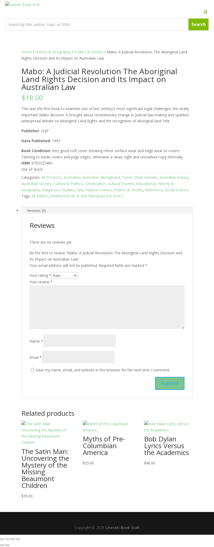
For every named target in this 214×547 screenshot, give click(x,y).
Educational (146, 183)
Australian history (174, 177)
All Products (51, 177)
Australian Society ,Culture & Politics (51, 183)
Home (26, 51)
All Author (40, 195)
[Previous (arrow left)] (2, 545)
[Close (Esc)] (18, 539)
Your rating (40, 275)
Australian (72, 177)
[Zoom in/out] (2, 539)
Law (79, 189)
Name (36, 341)
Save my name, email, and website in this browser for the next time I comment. (103, 369)
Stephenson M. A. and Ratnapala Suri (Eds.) (86, 195)
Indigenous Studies (58, 189)
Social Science (176, 189)
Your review (40, 281)
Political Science (98, 189)
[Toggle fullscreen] (7, 539)
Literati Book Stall (122, 527)
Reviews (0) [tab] (36, 210)
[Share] (12, 539)
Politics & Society (88, 51)
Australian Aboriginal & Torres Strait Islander (119, 177)
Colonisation (95, 183)
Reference (154, 189)
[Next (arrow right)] (7, 545)
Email (35, 357)
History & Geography (53, 51)
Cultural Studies (121, 183)
